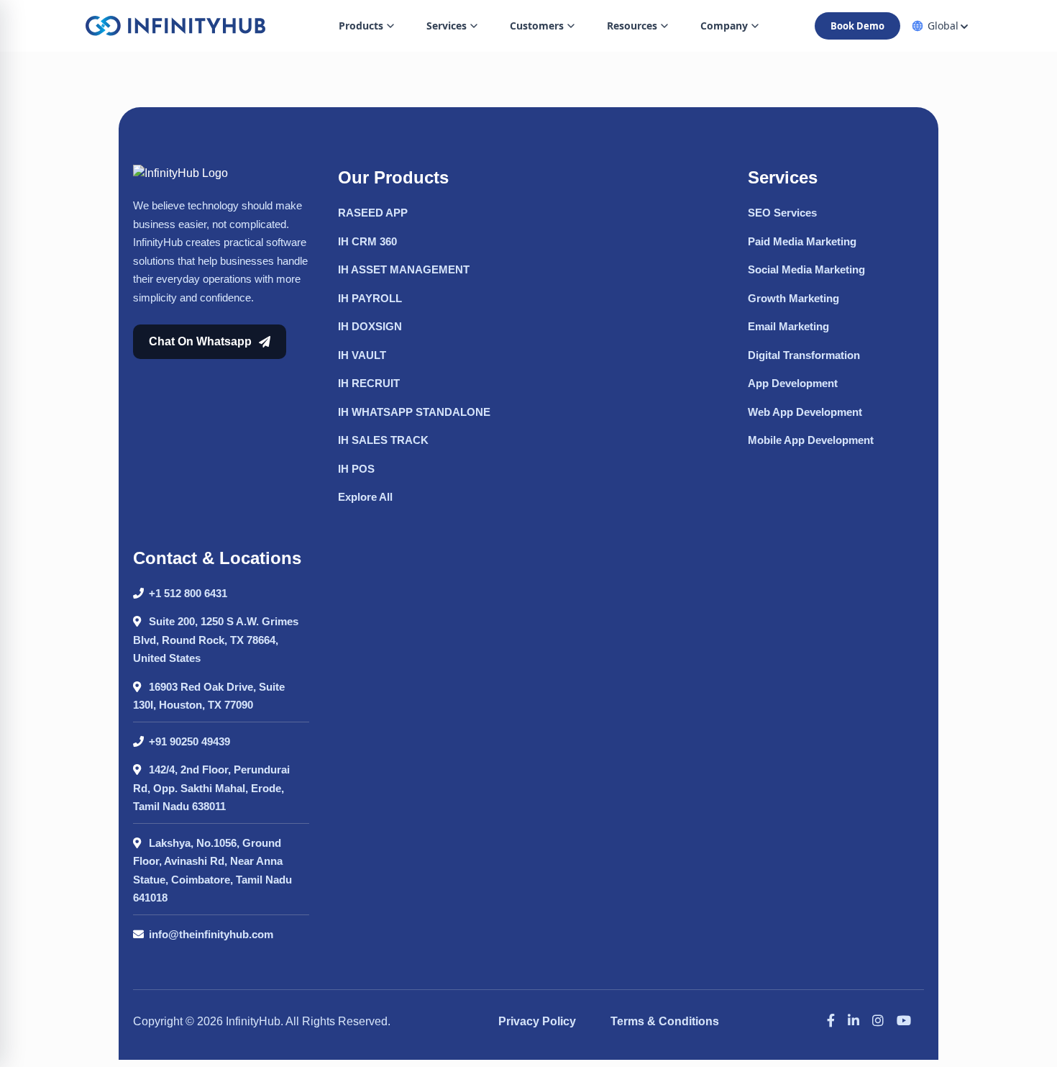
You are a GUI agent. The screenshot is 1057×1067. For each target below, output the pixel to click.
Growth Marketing (793, 298)
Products (361, 25)
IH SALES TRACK (383, 440)
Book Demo (857, 25)
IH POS (356, 469)
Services (446, 25)
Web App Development (805, 412)
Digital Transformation (804, 355)
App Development (793, 383)
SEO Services (782, 212)
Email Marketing (788, 326)
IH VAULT (362, 355)
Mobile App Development (811, 440)
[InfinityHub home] (175, 25)
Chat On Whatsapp (200, 341)
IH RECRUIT (369, 383)
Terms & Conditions (664, 1021)
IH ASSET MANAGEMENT (404, 269)
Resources (632, 25)
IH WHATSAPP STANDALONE (414, 412)
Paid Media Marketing (802, 241)
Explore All (365, 497)
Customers (537, 25)
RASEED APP (373, 212)
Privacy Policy (537, 1021)
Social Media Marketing (806, 269)
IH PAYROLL (370, 298)
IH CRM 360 (367, 241)
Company (724, 25)
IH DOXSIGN (370, 326)
